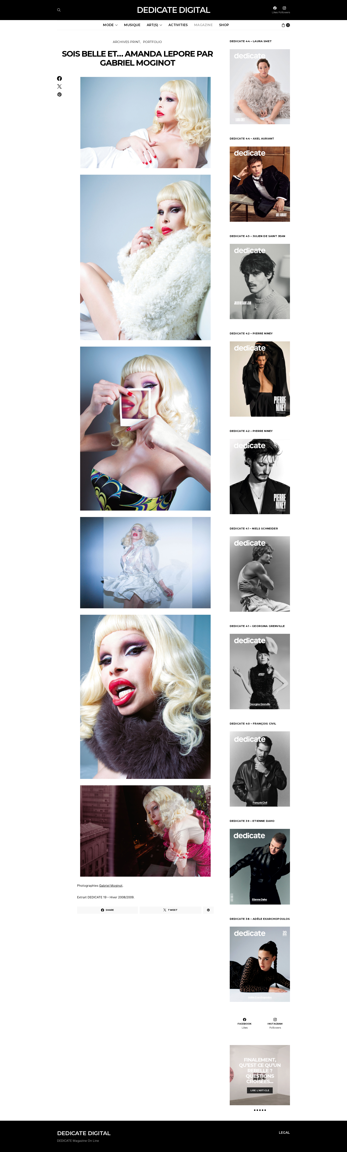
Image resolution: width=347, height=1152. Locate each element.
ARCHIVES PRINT (126, 42)
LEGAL (284, 1133)
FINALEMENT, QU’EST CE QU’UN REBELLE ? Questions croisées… (260, 1070)
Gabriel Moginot (110, 885)
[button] (254, 1110)
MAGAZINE (203, 25)
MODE (108, 25)
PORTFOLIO (152, 42)
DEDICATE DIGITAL (173, 10)
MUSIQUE (132, 25)
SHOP (224, 25)
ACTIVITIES (178, 25)
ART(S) (152, 25)
